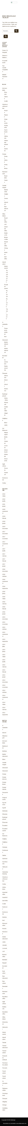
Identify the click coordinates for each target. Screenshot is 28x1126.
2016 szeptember (5, 581)
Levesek (4, 948)
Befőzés (4, 751)
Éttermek (4, 822)
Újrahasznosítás (6, 368)
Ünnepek (4, 373)
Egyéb (4, 807)
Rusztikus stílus (6, 220)
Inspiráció (4, 897)
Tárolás (4, 1042)
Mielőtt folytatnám (4, 76)
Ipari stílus (5, 900)
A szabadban (4, 324)
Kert (5, 336)
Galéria (4, 855)
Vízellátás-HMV (6, 408)
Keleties (4, 917)
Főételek (4, 847)
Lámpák (4, 945)
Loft (5, 224)
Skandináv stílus (6, 243)
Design (4, 154)
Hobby (4, 483)
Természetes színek (7, 276)
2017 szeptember (5, 543)
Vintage (4, 1105)
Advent (4, 732)
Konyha (4, 928)
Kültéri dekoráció (6, 350)
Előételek (4, 811)
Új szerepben (6, 361)
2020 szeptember (5, 511)
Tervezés (4, 1068)
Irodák (6, 101)
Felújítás (4, 839)
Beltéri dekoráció (6, 344)
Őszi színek (7, 302)
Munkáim (4, 959)
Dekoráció (5, 340)
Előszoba (4, 814)
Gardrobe (4, 858)
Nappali (4, 963)
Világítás (4, 1101)
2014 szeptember (5, 697)
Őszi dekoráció (6, 208)
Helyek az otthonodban (5, 106)
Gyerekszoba (5, 132)
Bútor (5, 422)
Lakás (5, 425)
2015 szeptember (5, 634)
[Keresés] (16, 31)
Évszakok (4, 825)
